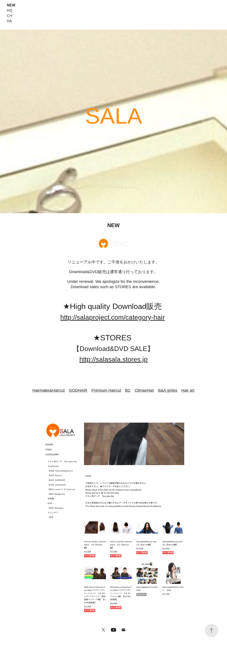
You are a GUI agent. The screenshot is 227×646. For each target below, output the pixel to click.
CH (9, 16)
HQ (9, 10)
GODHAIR (78, 390)
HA (9, 21)
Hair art (187, 390)
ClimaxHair (144, 390)
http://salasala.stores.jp (113, 359)
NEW (11, 5)
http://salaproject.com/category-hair (112, 317)
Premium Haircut (106, 390)
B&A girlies (167, 390)
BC (128, 390)
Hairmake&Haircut (48, 390)
